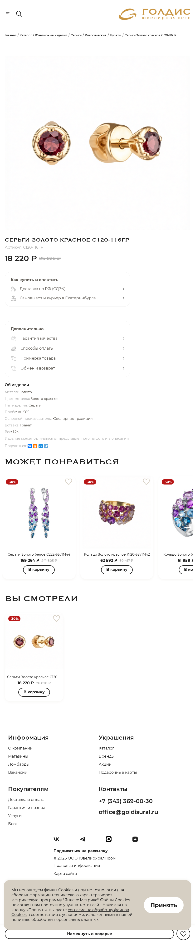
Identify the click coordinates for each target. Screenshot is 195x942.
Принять (163, 905)
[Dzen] (137, 841)
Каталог (106, 748)
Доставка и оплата (26, 799)
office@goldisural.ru (128, 812)
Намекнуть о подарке (89, 934)
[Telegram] (46, 446)
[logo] (154, 18)
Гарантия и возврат (27, 807)
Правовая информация (77, 865)
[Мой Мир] (41, 446)
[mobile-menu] (7, 14)
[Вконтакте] (58, 841)
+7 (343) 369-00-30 (126, 801)
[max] (110, 841)
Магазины (18, 756)
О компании (20, 748)
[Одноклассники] (35, 446)
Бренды (107, 756)
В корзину (38, 569)
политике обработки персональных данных (54, 919)
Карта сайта (65, 873)
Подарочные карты (118, 772)
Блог (13, 824)
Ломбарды (18, 764)
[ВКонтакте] (30, 446)
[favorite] (68, 482)
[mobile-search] (19, 14)
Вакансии (17, 772)
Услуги (15, 816)
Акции (105, 764)
